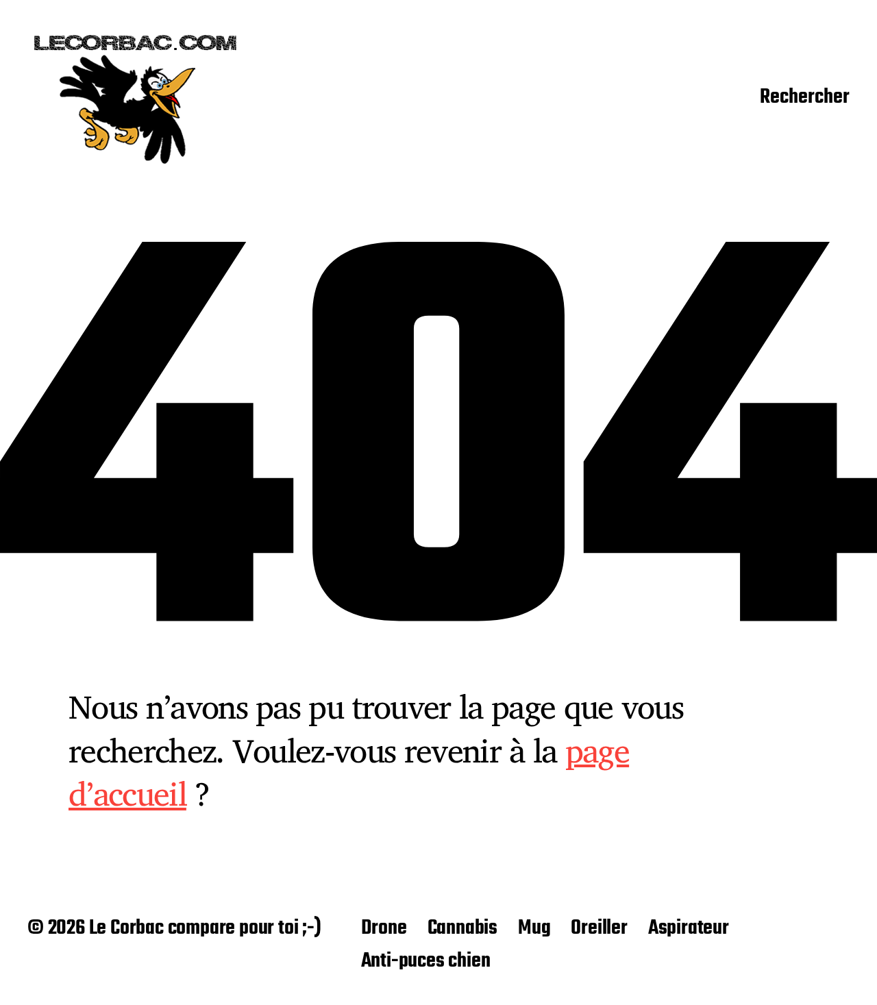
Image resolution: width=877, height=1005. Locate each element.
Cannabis (462, 928)
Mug (534, 928)
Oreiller (599, 928)
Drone (384, 928)
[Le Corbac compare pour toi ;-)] (135, 97)
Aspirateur (688, 928)
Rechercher (805, 98)
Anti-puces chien (426, 961)
